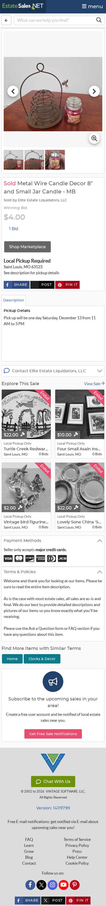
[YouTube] (64, 885)
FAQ (29, 839)
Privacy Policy (77, 845)
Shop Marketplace (27, 246)
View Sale (92, 383)
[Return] (6, 20)
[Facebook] (30, 885)
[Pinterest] (75, 885)
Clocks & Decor (42, 659)
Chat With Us (56, 781)
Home (12, 659)
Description (13, 300)
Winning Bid (15, 208)
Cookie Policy (77, 863)
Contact (29, 863)
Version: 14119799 (53, 808)
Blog (29, 857)
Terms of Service (77, 839)
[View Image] (13, 160)
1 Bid (13, 228)
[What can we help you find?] (99, 20)
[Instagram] (52, 885)
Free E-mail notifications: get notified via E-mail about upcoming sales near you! (53, 824)
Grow (29, 851)
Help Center (77, 857)
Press (77, 851)
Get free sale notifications (53, 734)
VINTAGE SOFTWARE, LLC (65, 791)
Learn (29, 845)
